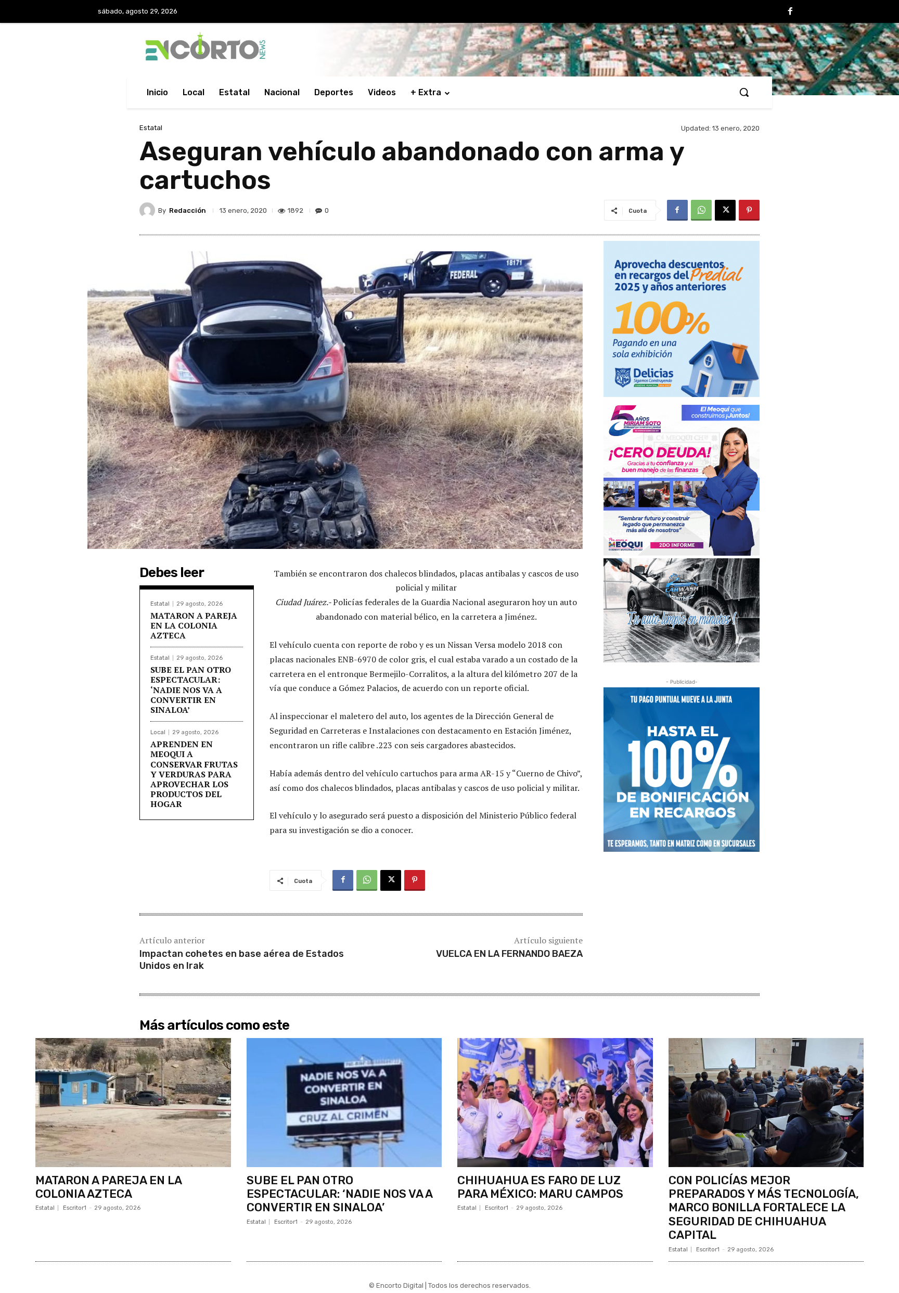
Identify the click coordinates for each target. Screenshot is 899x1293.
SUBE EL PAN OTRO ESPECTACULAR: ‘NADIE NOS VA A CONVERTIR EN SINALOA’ (190, 689)
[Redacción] (148, 210)
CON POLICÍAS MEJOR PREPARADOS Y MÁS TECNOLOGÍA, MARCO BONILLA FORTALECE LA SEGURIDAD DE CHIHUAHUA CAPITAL (764, 1208)
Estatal (150, 127)
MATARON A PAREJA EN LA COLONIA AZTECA (193, 625)
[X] (725, 210)
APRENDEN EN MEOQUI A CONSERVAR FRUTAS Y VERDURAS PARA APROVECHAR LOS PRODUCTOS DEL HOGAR (194, 774)
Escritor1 (74, 1208)
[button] (744, 92)
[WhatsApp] (701, 210)
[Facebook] (790, 12)
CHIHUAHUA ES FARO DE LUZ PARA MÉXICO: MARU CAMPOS (540, 1187)
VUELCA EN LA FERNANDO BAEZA (509, 953)
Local (157, 732)
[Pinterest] (749, 210)
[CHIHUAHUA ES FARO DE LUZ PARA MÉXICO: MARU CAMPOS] (555, 1102)
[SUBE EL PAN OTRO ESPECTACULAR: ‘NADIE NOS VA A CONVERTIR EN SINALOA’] (344, 1102)
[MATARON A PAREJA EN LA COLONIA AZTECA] (133, 1102)
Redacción (187, 210)
